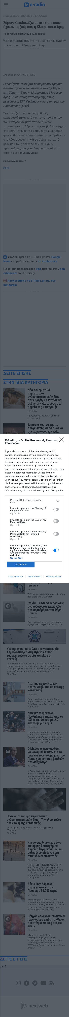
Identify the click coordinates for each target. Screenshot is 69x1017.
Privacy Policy (53, 576)
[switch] (56, 509)
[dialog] (34, 508)
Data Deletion (15, 576)
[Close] (62, 440)
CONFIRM (21, 564)
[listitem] (34, 501)
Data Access (34, 576)
